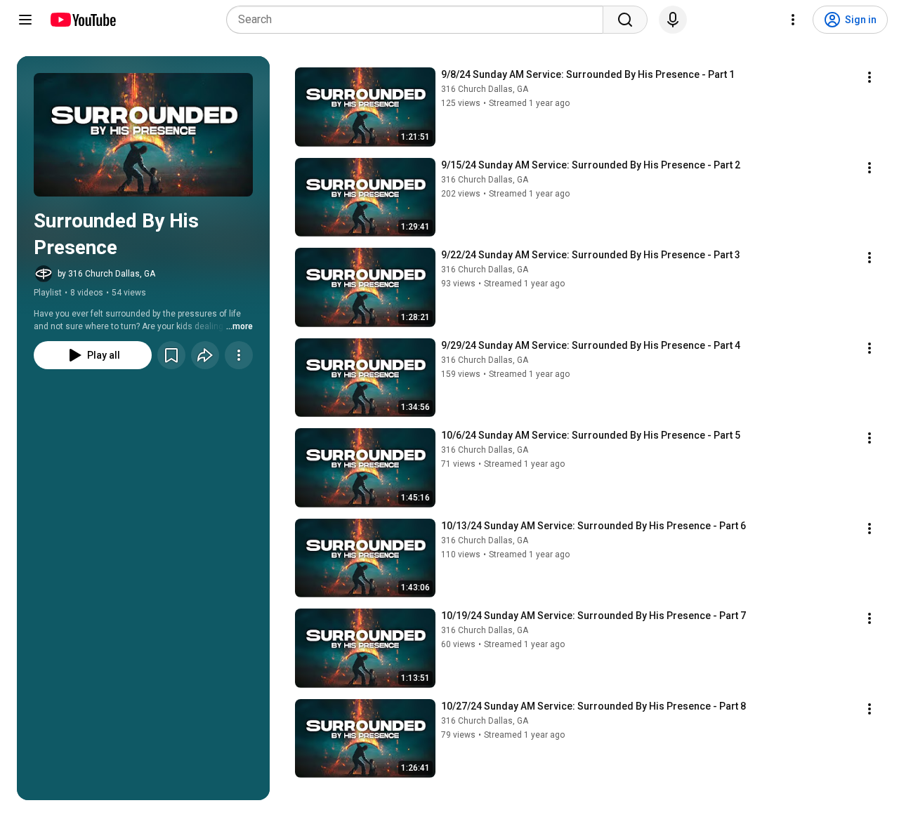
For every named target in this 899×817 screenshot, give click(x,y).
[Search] (625, 20)
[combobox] (419, 19)
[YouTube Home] (82, 19)
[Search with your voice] (673, 20)
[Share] (205, 355)
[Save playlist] (171, 355)
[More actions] (239, 355)
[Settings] (793, 19)
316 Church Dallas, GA (484, 89)
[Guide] (25, 19)
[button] (143, 135)
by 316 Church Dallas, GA (106, 274)
